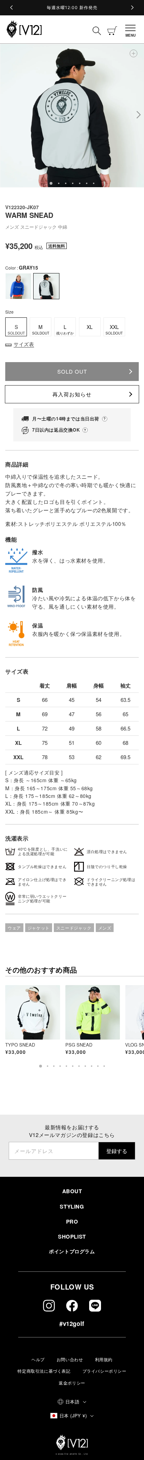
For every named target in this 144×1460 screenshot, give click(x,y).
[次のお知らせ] (132, 7)
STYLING (72, 1206)
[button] (132, 29)
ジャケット (39, 928)
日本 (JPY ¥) (73, 1415)
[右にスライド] (138, 115)
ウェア (14, 928)
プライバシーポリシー (104, 1371)
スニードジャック (74, 928)
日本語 (72, 1401)
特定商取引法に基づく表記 (43, 1371)
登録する (116, 1150)
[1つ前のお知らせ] (12, 7)
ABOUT (72, 1191)
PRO (72, 1221)
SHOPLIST (72, 1236)
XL (90, 326)
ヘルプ (38, 1359)
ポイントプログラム (72, 1251)
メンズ (104, 928)
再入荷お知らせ (72, 394)
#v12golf (72, 1323)
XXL (114, 329)
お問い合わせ (70, 1359)
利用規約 (104, 1359)
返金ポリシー (72, 1382)
